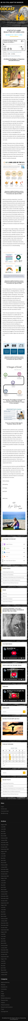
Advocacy (3, 984)
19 (10, 759)
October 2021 (4, 954)
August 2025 (4, 851)
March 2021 (3, 970)
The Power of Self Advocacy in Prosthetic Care (13, 577)
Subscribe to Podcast (7, 599)
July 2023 (3, 907)
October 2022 (4, 927)
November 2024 (4, 871)
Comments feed (4, 811)
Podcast (3, 1002)
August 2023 (4, 905)
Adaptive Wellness (5, 982)
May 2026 (3, 831)
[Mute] (21, 658)
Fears (2, 991)
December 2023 (4, 896)
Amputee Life (4, 987)
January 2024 (4, 894)
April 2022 (3, 941)
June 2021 (3, 963)
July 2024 (3, 880)
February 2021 (4, 972)
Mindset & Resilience (6, 998)
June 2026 (3, 829)
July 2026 (3, 826)
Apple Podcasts (11, 56)
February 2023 (4, 918)
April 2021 (3, 967)
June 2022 (3, 936)
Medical (3, 995)
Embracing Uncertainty (8, 572)
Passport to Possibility (8, 574)
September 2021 (5, 956)
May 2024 (3, 885)
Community (4, 989)
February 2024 (4, 891)
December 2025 (4, 842)
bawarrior (10, 34)
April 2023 (3, 914)
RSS (16, 56)
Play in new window (11, 52)
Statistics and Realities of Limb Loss (14, 31)
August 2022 (4, 932)
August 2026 (4, 824)
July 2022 (3, 934)
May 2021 (3, 965)
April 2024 (3, 887)
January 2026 (4, 840)
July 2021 (3, 961)
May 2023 (3, 912)
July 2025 (3, 853)
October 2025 (4, 847)
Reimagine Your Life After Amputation (11, 580)
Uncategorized (4, 1011)
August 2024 (4, 878)
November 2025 (4, 844)
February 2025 (4, 865)
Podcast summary (5, 1004)
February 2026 (4, 838)
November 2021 (4, 952)
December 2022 (4, 923)
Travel (2, 1009)
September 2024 (5, 876)
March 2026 (3, 835)
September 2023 (5, 903)
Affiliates (5, 596)
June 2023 (3, 909)
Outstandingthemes (14, 1019)
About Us (5, 593)
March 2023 (3, 916)
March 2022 (3, 943)
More (19, 56)
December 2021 (4, 950)
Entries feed (4, 809)
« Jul (4, 765)
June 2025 (3, 856)
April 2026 (3, 833)
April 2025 (3, 860)
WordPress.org (4, 813)
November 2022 (4, 925)
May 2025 (3, 858)
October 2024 (4, 874)
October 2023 (4, 900)
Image (2, 993)
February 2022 (4, 945)
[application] (14, 653)
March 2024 (3, 889)
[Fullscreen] (23, 658)
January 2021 (4, 974)
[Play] (4, 658)
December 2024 (4, 869)
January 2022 (4, 947)
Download (19, 52)
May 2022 (3, 938)
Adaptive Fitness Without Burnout (10, 583)
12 (10, 757)
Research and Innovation (7, 1007)
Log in (2, 806)
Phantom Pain (4, 1000)
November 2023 (4, 898)
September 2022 (5, 929)
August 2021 (4, 959)
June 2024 (3, 882)
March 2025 (3, 862)
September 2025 (5, 849)
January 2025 (4, 867)
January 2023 (4, 920)
